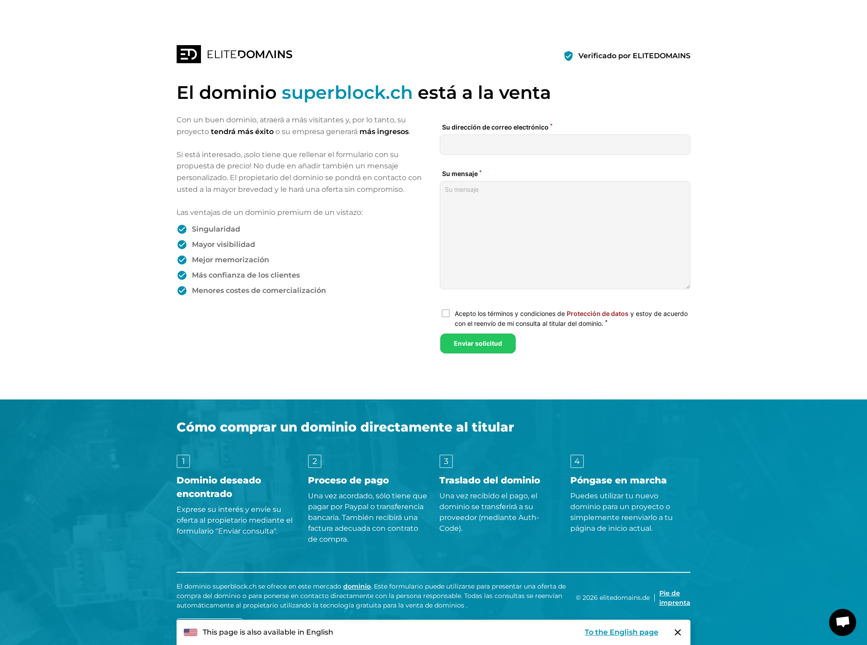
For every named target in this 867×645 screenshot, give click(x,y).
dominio (357, 586)
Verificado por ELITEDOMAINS (634, 55)
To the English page (621, 632)
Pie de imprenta (674, 598)
